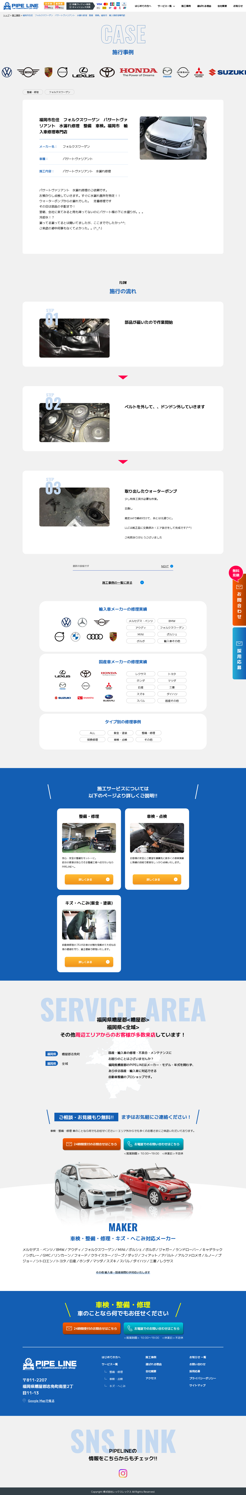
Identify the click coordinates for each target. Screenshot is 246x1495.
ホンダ (141, 681)
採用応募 (194, 1371)
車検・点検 (120, 740)
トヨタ (172, 674)
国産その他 (172, 701)
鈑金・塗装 (120, 733)
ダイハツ (172, 694)
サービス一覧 (165, 6)
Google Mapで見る (41, 1400)
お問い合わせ (197, 1364)
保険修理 (92, 740)
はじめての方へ (143, 6)
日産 (140, 687)
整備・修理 (148, 733)
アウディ (140, 628)
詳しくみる (85, 879)
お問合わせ (239, 606)
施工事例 (186, 6)
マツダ (172, 681)
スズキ (141, 694)
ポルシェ (172, 634)
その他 (148, 740)
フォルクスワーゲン (172, 628)
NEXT (165, 566)
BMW (172, 621)
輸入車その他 (172, 641)
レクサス (140, 674)
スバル (141, 701)
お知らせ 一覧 (197, 1357)
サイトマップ (197, 1385)
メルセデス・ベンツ (141, 621)
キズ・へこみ (117, 1386)
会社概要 (222, 6)
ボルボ (141, 641)
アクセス (151, 1378)
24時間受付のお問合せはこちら (95, 1144)
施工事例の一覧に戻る (117, 582)
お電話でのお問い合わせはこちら (157, 1144)
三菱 (172, 687)
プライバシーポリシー (202, 1378)
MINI (141, 634)
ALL (92, 733)
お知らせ (238, 6)
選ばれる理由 (204, 6)
